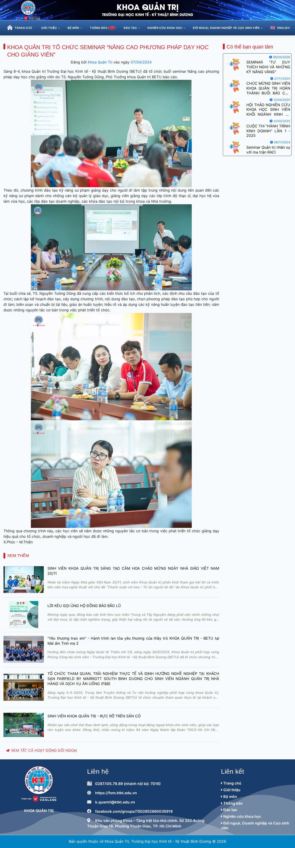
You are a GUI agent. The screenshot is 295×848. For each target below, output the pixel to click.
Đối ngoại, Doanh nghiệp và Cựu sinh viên (226, 28)
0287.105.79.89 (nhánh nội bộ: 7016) (128, 783)
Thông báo (232, 803)
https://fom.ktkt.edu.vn (116, 793)
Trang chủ (231, 783)
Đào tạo (130, 28)
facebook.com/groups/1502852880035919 (134, 811)
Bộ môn (73, 28)
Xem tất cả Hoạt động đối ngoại (43, 750)
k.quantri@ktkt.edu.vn (115, 802)
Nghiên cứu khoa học (165, 28)
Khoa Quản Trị (100, 62)
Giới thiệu (49, 28)
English (283, 28)
